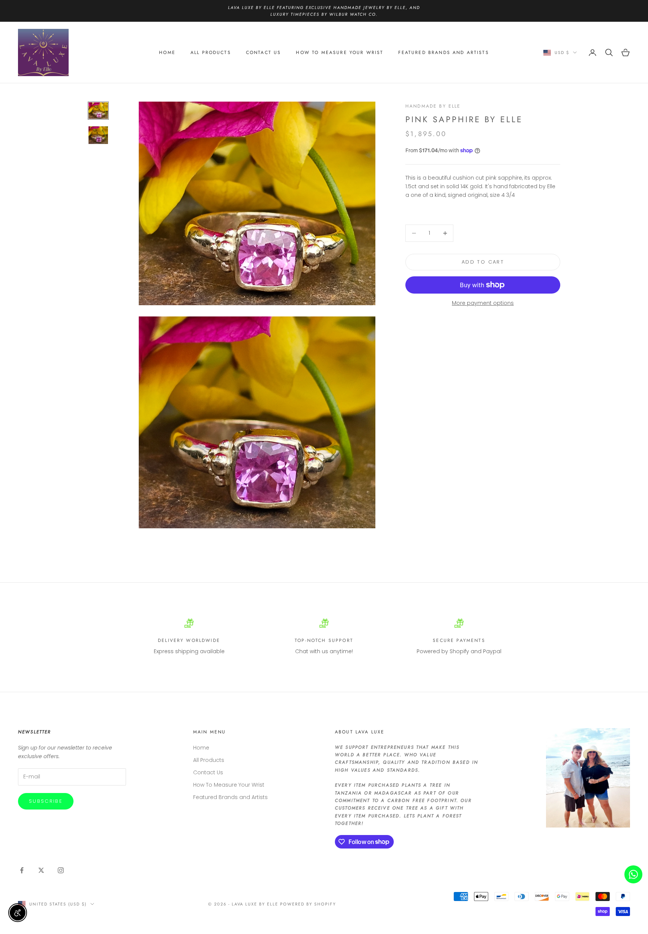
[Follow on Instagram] (60, 870)
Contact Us (263, 52)
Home (167, 52)
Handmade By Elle (433, 106)
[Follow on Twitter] (41, 870)
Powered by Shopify (308, 904)
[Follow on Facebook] (22, 870)
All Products (210, 52)
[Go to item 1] (98, 111)
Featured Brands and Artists (443, 52)
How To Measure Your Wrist (339, 52)
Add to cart (483, 261)
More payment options (483, 303)
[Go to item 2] (98, 135)
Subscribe (46, 801)
